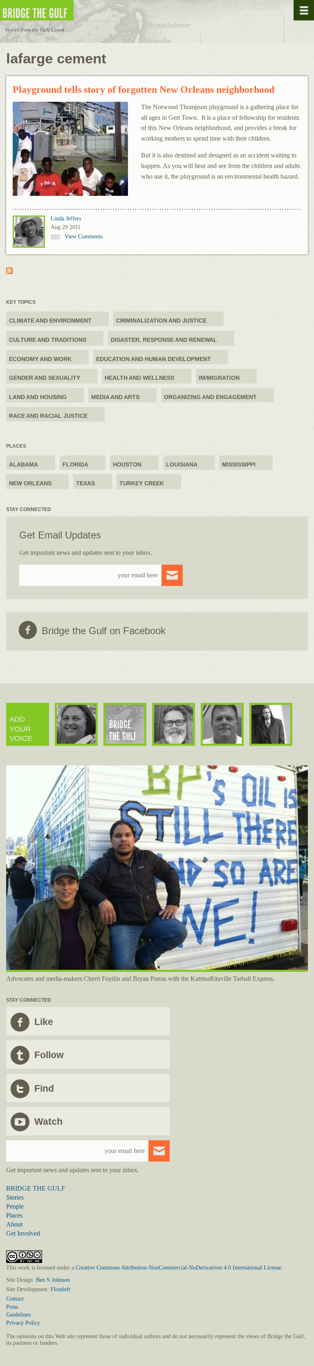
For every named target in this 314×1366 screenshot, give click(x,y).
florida (75, 464)
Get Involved (23, 1233)
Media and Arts (115, 397)
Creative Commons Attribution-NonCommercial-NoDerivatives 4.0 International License (178, 1268)
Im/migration (219, 378)
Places (14, 1215)
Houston (127, 464)
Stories (15, 1197)
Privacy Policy (23, 1323)
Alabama (23, 464)
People (15, 1206)
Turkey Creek (141, 483)
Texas (85, 483)
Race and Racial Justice (48, 416)
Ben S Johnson (53, 1280)
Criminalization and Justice (161, 320)
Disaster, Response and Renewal (164, 339)
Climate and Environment (50, 320)
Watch (48, 1121)
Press (12, 1307)
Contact (15, 1299)
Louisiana (181, 464)
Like (43, 1021)
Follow (49, 1055)
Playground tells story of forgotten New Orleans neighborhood (143, 89)
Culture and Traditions (47, 339)
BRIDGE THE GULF (35, 1188)
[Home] (61, 10)
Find (44, 1088)
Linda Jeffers (66, 218)
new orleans (30, 483)
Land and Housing (38, 397)
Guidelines (18, 1315)
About (14, 1224)
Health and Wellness (139, 378)
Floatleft (60, 1289)
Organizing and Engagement (210, 397)
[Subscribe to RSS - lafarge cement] (9, 271)
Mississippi (239, 464)
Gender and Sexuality (44, 378)
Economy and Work (40, 359)
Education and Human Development (153, 359)
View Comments (84, 236)
